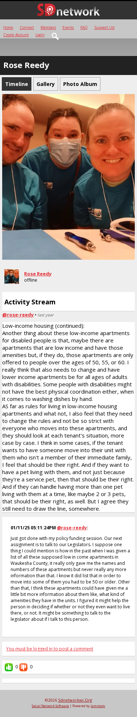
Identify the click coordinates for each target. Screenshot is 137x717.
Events (68, 27)
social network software (50, 705)
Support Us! (104, 27)
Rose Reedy (38, 273)
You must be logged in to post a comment (49, 649)
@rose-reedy (18, 314)
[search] (55, 36)
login (40, 34)
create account (16, 34)
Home (8, 27)
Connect (27, 27)
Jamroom (98, 705)
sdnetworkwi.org (75, 700)
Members (48, 27)
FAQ (84, 27)
